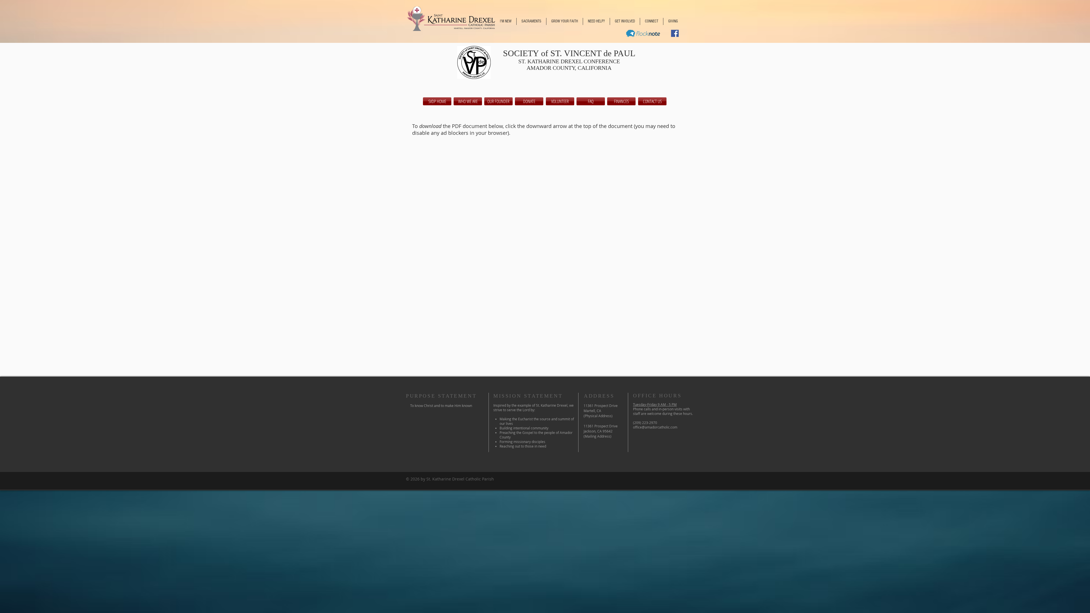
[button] (505, 21)
